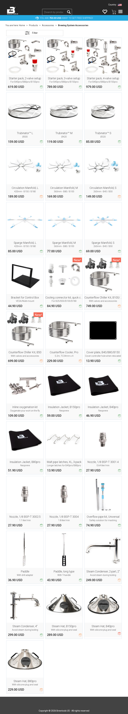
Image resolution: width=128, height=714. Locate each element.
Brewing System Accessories (73, 25)
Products (33, 25)
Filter (35, 32)
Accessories (48, 25)
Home (22, 25)
